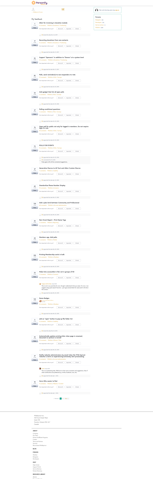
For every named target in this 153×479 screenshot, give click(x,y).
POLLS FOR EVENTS (46, 145)
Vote (34, 28)
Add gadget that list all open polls (51, 92)
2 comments (42, 94)
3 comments (42, 240)
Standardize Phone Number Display (52, 185)
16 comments (42, 148)
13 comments (42, 77)
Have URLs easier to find (48, 381)
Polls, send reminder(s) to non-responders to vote (57, 75)
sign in (117, 10)
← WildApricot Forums (37, 12)
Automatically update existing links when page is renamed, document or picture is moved (61, 337)
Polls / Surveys (58, 77)
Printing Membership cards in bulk (51, 254)
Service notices (99, 25)
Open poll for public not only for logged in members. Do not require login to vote (63, 127)
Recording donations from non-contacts (53, 40)
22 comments (43, 60)
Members (56, 257)
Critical (78, 29)
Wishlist (49, 25)
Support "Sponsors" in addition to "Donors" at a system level (61, 57)
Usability (55, 170)
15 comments (42, 340)
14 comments (42, 188)
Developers (98, 22)
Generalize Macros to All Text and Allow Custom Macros (59, 168)
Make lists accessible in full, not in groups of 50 (56, 272)
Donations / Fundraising (59, 25)
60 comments (43, 205)
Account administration (60, 205)
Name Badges (44, 298)
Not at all (61, 29)
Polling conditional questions (49, 109)
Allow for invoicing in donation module (53, 23)
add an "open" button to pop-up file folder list (56, 319)
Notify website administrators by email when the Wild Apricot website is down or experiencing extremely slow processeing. (62, 356)
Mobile (55, 240)
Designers (98, 20)
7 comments (42, 170)
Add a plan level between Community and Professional (59, 203)
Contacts (56, 188)
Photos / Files (57, 340)
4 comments (42, 359)
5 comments (42, 42)
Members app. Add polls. (48, 237)
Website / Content (58, 383)
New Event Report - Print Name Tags (52, 220)
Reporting (55, 222)
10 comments (42, 130)
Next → (67, 398)
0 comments (42, 25)
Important (69, 29)
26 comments (43, 257)
